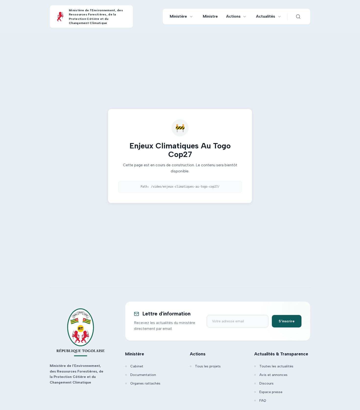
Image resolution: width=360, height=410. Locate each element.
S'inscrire (287, 321)
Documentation (143, 375)
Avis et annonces (273, 375)
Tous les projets (208, 366)
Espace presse (270, 392)
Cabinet (136, 366)
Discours (266, 383)
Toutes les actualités (276, 366)
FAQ (262, 400)
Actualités (265, 16)
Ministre (210, 16)
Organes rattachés (145, 383)
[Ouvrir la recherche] (298, 17)
